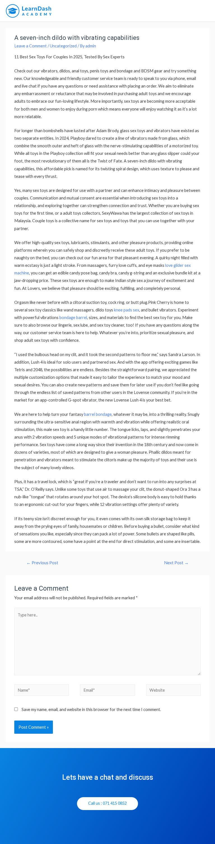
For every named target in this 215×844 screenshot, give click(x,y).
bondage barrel (73, 317)
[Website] (173, 691)
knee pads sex (126, 310)
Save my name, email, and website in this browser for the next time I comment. (91, 709)
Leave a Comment (30, 45)
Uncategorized (63, 45)
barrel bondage (98, 414)
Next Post (176, 562)
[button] (107, 803)
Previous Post (42, 562)
